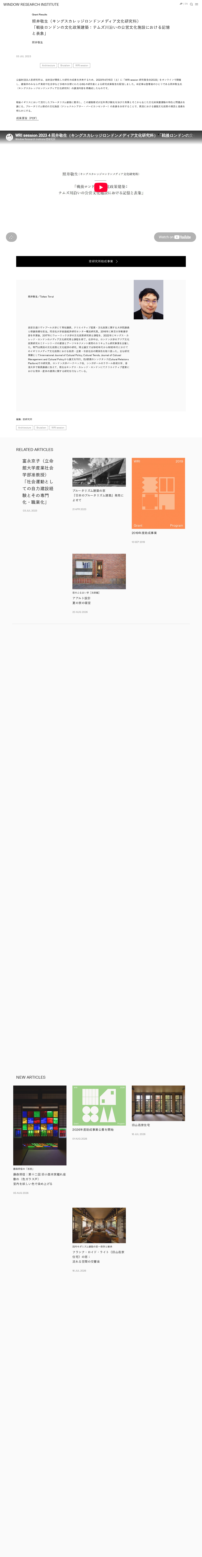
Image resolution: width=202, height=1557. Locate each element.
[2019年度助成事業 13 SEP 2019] (158, 493)
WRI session (81, 65)
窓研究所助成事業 (101, 261)
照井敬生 (37, 42)
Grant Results (39, 14)
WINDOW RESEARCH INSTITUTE (31, 4)
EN (186, 4)
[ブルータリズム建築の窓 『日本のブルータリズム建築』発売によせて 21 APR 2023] (99, 472)
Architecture (48, 65)
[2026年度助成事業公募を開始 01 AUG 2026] (99, 1106)
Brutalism (65, 65)
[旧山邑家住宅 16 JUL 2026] (158, 1103)
